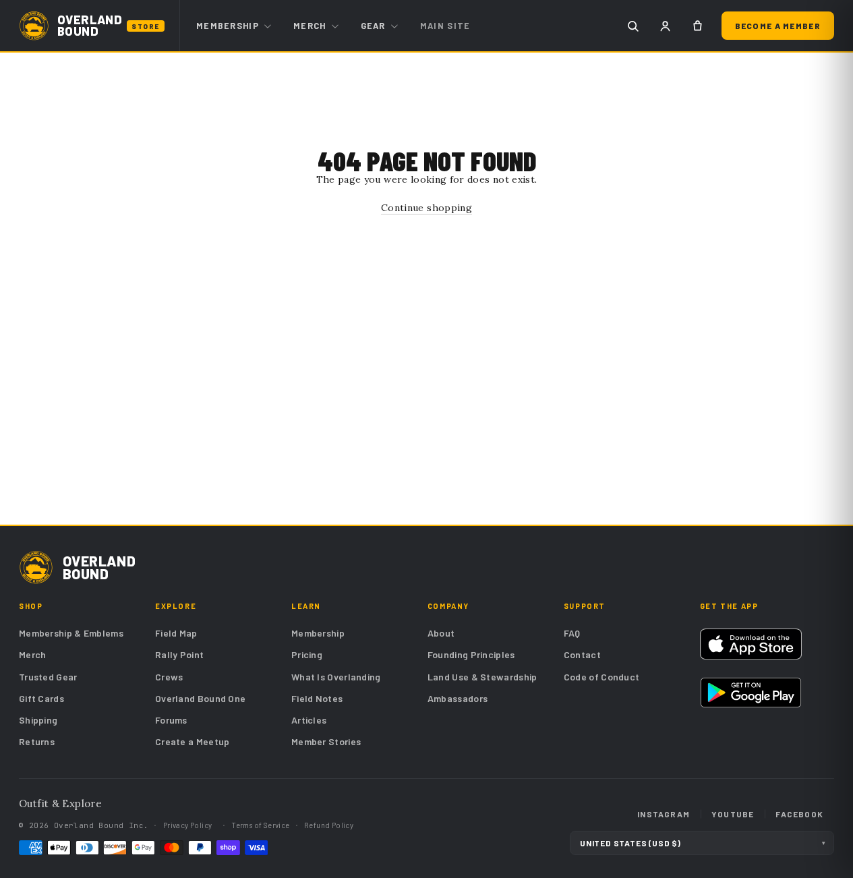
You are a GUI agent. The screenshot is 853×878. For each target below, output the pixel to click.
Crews (169, 676)
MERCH (309, 25)
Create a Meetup (192, 741)
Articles (308, 720)
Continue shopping (426, 208)
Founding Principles (471, 654)
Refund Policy (328, 825)
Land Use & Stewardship (482, 676)
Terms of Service (260, 825)
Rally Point (179, 654)
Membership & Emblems (71, 633)
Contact (582, 654)
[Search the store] (633, 25)
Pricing (306, 654)
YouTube (732, 814)
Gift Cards (41, 698)
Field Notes (317, 698)
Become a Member (778, 25)
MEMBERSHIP (227, 25)
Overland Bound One (200, 698)
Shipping (38, 720)
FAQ (572, 633)
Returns (37, 741)
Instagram (663, 814)
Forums (171, 720)
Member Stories (326, 741)
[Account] (665, 25)
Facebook (799, 814)
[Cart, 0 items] (698, 25)
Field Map (176, 633)
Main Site (445, 25)
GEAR (373, 25)
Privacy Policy (187, 825)
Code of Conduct (602, 676)
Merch (33, 654)
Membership (318, 633)
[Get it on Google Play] (751, 692)
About (441, 633)
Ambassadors (458, 698)
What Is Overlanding (336, 676)
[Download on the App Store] (751, 644)
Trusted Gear (48, 676)
